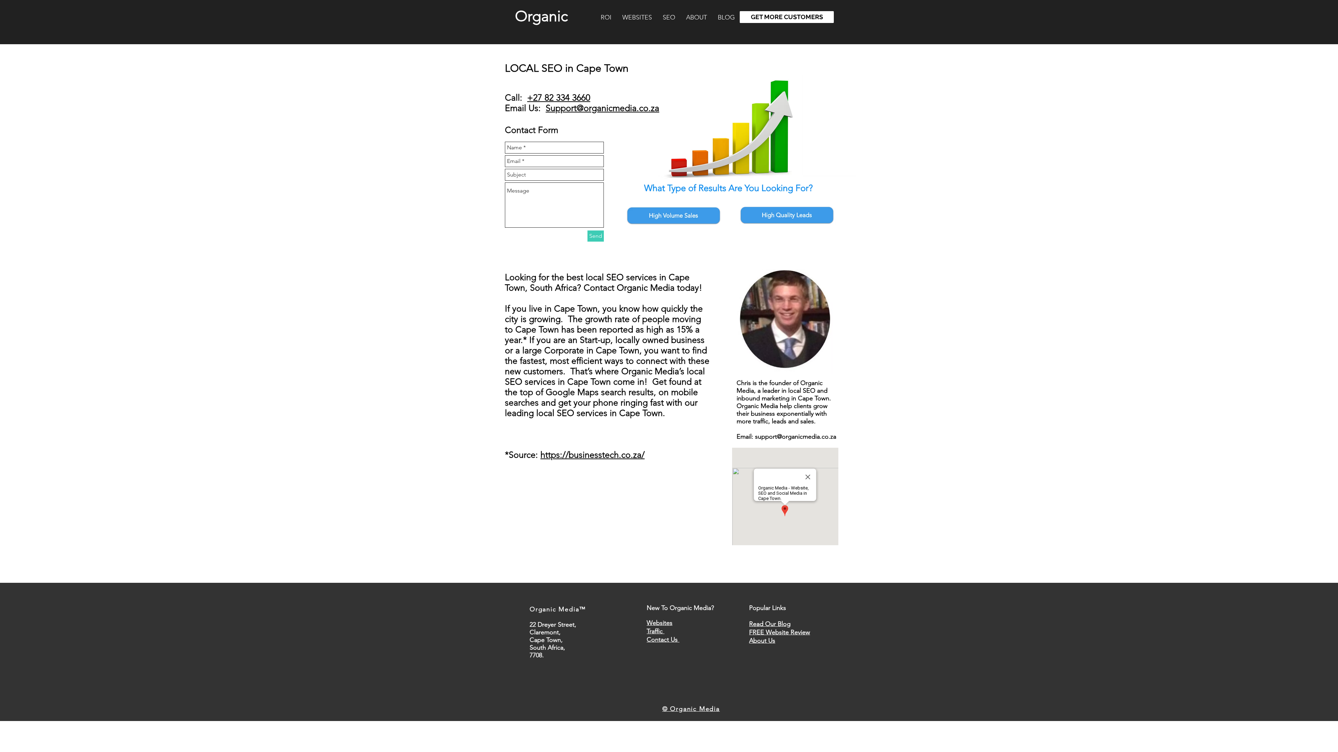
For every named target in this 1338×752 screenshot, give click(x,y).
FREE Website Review (779, 632)
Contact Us (663, 639)
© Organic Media (691, 709)
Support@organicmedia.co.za (602, 108)
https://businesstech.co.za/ (592, 454)
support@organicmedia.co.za (795, 436)
